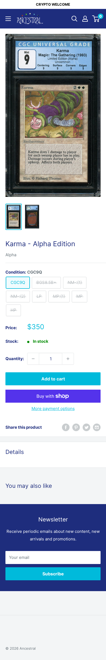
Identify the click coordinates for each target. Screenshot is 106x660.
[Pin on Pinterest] (76, 427)
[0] (96, 18)
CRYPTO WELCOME (53, 4)
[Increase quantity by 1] (68, 358)
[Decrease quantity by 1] (33, 358)
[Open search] (74, 19)
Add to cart (53, 379)
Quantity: (14, 358)
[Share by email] (97, 427)
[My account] (85, 19)
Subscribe (53, 573)
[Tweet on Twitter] (86, 427)
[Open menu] (8, 19)
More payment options (53, 408)
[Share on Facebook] (66, 427)
